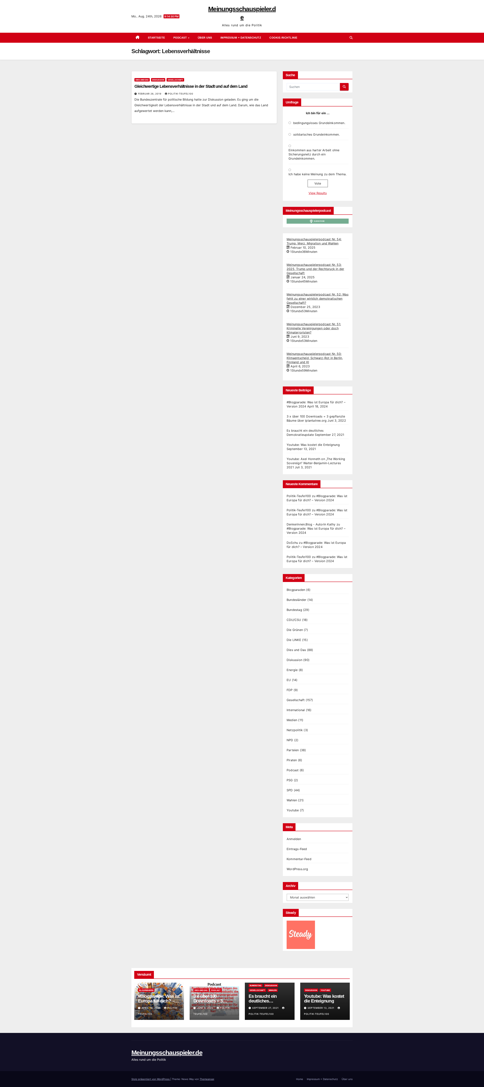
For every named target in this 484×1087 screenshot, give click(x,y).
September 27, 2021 (265, 1007)
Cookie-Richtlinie (283, 37)
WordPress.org (297, 869)
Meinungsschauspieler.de (166, 1052)
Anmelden (294, 839)
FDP (290, 690)
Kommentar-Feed (299, 859)
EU (289, 680)
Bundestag (294, 610)
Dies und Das (142, 80)
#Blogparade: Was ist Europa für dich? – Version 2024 (158, 1001)
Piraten (292, 760)
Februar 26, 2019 (150, 93)
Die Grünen (295, 630)
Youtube (293, 810)
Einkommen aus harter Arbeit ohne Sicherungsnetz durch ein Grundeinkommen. (314, 154)
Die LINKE (294, 640)
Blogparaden (296, 590)
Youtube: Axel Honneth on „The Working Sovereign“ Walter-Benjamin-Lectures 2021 (316, 463)
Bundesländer (296, 600)
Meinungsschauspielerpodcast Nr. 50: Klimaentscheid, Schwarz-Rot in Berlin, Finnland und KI (315, 358)
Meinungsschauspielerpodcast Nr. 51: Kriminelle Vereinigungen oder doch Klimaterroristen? (314, 328)
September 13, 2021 (321, 1007)
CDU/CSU (294, 620)
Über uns (205, 37)
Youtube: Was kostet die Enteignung (313, 445)
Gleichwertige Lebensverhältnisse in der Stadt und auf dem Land (190, 86)
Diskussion (158, 80)
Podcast (180, 37)
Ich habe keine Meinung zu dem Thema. (317, 174)
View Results (318, 193)
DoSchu (292, 543)
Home (299, 1079)
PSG (290, 780)
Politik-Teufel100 (180, 93)
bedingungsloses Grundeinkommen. (319, 123)
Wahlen (292, 800)
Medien (292, 720)
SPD (290, 790)
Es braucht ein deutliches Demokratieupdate (266, 1001)
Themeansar (207, 1079)
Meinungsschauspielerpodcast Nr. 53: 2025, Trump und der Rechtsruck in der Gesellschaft (315, 269)
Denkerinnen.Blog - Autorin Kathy (311, 524)
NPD (290, 740)
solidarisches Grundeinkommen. (316, 134)
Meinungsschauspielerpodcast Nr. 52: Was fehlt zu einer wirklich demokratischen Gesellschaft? (317, 299)
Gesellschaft (175, 80)
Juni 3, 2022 (205, 1007)
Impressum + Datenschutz (240, 37)
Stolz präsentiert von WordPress (150, 1079)
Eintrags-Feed (297, 849)
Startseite (156, 37)
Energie (292, 670)
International (296, 710)
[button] (351, 38)
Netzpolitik (295, 730)
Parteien (293, 750)
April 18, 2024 (151, 1007)
